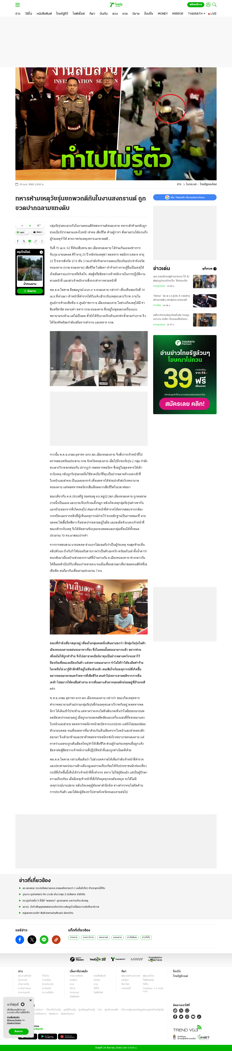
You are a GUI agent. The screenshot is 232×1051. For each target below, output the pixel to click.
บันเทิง (97, 980)
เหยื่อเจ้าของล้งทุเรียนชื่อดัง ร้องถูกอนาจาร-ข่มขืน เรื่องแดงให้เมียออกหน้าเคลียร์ (171, 317)
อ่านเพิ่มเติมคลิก (14, 1018)
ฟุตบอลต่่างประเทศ (130, 976)
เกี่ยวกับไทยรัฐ (53, 1009)
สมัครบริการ (196, 4)
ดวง (72, 984)
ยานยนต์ (46, 988)
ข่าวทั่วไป (146, 937)
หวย (96, 984)
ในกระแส (191, 184)
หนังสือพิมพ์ (99, 976)
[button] (17, 241)
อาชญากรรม (159, 286)
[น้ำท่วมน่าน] (30, 268)
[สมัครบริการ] (185, 374)
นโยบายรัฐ (23, 984)
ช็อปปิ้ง (177, 971)
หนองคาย (117, 937)
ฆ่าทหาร (73, 937)
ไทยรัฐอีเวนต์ (180, 976)
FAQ (100, 1009)
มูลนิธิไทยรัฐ (69, 1009)
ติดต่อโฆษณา (67, 1014)
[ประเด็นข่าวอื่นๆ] (41, 252)
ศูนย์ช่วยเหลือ (111, 1009)
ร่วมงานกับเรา (36, 1009)
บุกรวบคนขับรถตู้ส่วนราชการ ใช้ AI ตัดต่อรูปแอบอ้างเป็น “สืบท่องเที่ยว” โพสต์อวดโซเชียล (171, 279)
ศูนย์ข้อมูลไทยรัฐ (86, 1009)
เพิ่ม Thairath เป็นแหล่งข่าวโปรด (188, 197)
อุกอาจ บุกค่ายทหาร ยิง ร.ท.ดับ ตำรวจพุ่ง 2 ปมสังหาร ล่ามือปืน (54, 894)
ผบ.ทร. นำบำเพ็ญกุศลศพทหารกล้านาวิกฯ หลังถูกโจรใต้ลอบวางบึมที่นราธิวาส (61, 907)
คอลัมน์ (73, 980)
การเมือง (157, 305)
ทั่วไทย (45, 976)
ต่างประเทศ (47, 984)
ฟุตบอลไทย (148, 976)
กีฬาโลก (125, 984)
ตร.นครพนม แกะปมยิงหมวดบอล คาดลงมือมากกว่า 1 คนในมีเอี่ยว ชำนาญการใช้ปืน (64, 888)
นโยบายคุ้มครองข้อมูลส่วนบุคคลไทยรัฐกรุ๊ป (142, 1009)
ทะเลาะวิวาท (88, 937)
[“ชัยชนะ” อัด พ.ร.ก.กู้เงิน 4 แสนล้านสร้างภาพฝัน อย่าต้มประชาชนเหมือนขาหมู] (205, 300)
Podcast (74, 992)
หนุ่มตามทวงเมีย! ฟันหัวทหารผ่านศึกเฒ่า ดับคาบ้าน (48, 913)
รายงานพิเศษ (76, 976)
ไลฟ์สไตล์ (98, 992)
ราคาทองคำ (24, 992)
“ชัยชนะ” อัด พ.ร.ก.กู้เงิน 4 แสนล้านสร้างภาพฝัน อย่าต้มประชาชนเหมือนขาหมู (171, 298)
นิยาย (72, 988)
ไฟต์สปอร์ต (148, 980)
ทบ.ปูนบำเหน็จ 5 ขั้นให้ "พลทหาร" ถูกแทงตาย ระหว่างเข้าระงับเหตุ (55, 900)
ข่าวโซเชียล (132, 937)
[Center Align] (31, 1000)
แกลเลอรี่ (126, 988)
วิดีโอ (96, 988)
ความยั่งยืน (47, 992)
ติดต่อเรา (53, 1014)
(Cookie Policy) (14, 1023)
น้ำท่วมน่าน (30, 284)
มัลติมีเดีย (74, 996)
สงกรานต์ (103, 937)
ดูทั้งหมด (207, 268)
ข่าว (179, 184)
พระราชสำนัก (24, 976)
